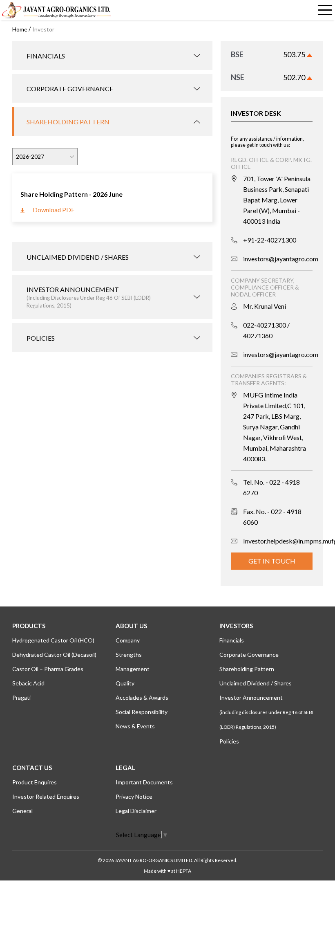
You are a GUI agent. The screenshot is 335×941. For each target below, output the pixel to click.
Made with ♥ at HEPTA (167, 871)
